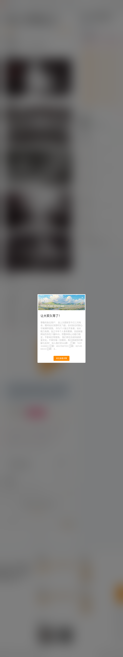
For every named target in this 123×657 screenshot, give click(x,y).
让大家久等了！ (51, 316)
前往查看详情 (61, 358)
